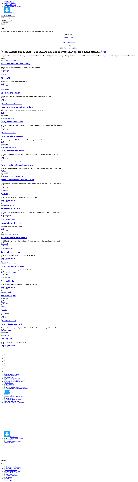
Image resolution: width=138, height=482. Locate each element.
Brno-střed (4, 244)
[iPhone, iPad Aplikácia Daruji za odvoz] (6, 453)
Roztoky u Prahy (6, 215)
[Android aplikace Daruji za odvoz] (6, 448)
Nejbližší (3, 58)
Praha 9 (3, 302)
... (4, 361)
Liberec (3, 171)
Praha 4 (3, 186)
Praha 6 (3, 84)
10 (4, 368)
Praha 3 (3, 128)
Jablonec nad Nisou (7, 330)
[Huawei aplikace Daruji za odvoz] (6, 458)
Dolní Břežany (5, 70)
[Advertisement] (48, 418)
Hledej (2, 23)
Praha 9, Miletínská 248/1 (8, 200)
